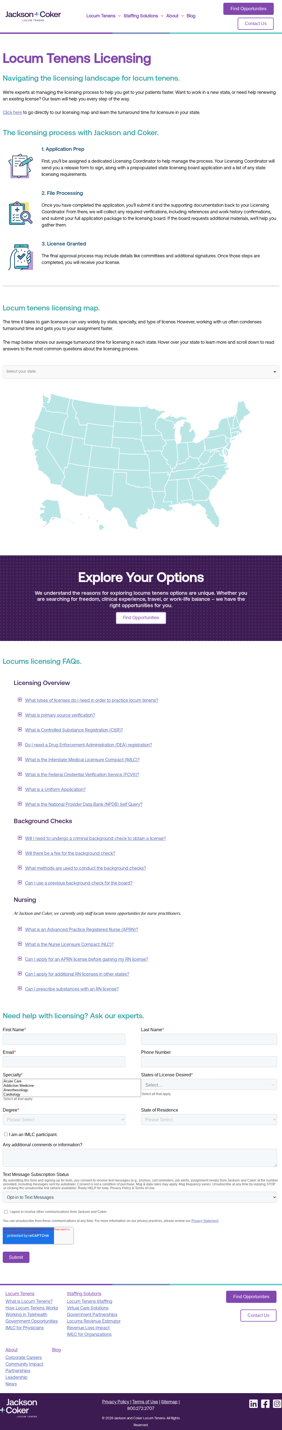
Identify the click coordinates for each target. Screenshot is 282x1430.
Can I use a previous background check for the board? (78, 883)
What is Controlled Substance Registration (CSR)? (74, 730)
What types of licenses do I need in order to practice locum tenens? (91, 700)
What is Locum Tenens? (29, 1302)
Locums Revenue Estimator (94, 1321)
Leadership (17, 1378)
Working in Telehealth (26, 1315)
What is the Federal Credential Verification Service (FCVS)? (82, 775)
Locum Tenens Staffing (89, 1302)
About (172, 16)
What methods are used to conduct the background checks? (85, 868)
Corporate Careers (24, 1358)
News (11, 1384)
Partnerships (18, 1371)
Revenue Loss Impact (88, 1328)
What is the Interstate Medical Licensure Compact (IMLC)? (82, 760)
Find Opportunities (249, 8)
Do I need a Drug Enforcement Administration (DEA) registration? (88, 745)
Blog (191, 16)
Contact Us (256, 23)
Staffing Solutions (141, 16)
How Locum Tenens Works (32, 1308)
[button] (118, 16)
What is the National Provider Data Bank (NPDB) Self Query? (83, 805)
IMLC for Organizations (89, 1335)
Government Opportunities (32, 1321)
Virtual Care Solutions (88, 1308)
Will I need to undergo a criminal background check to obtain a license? (95, 839)
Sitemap (169, 1402)
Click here (12, 113)
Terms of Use (145, 1402)
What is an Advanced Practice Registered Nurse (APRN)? (81, 930)
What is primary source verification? (60, 715)
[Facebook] (265, 1404)
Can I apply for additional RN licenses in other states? (77, 974)
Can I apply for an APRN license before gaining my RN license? (86, 959)
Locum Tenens (100, 16)
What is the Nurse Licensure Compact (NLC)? (69, 945)
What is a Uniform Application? (55, 790)
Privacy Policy (115, 1402)
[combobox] (141, 372)
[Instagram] (277, 1404)
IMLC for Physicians (25, 1328)
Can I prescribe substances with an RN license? (72, 989)
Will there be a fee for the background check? (70, 854)
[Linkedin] (253, 1404)
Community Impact (24, 1364)
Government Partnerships (92, 1315)
